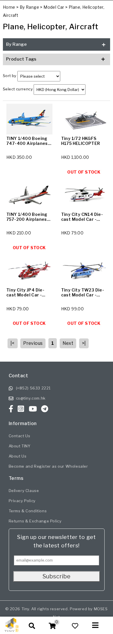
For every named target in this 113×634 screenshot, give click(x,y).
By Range (29, 7)
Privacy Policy (22, 500)
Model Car (53, 7)
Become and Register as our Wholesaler (48, 466)
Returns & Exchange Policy (35, 521)
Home (9, 7)
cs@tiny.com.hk (30, 398)
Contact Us (19, 435)
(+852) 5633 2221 (33, 388)
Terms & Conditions (28, 511)
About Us (18, 456)
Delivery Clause (24, 490)
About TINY (20, 446)
